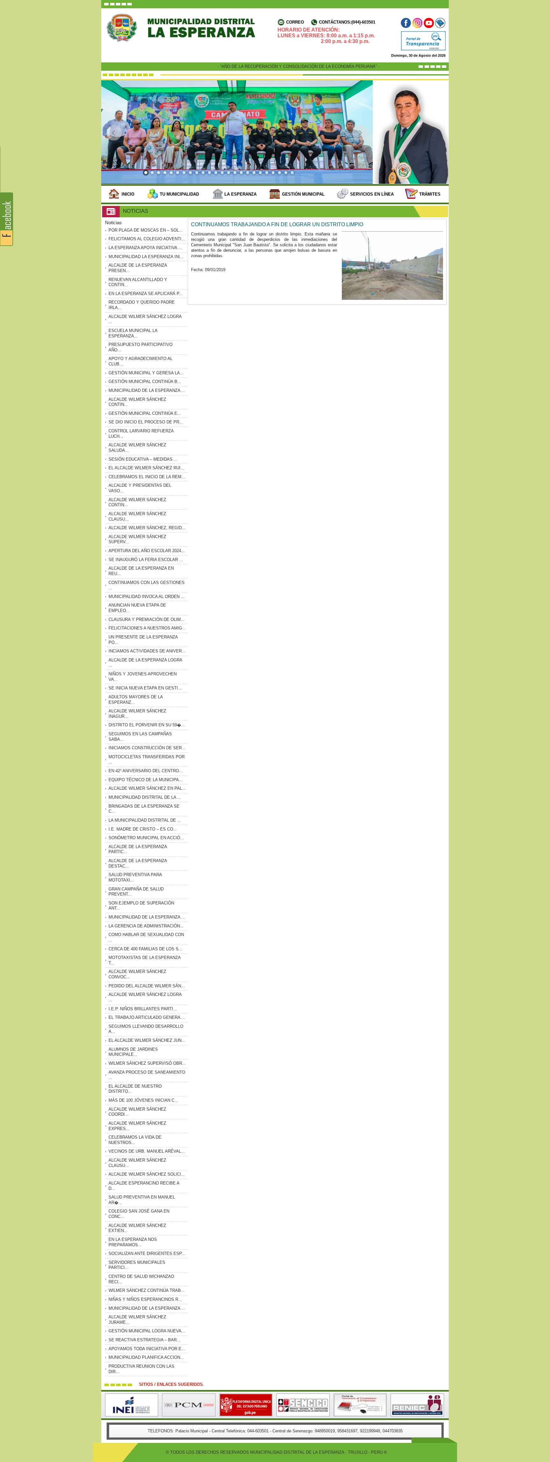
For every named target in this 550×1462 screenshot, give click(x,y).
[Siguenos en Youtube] (428, 23)
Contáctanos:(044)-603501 (347, 22)
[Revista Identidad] (439, 23)
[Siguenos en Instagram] (417, 23)
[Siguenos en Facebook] (406, 23)
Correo (295, 22)
